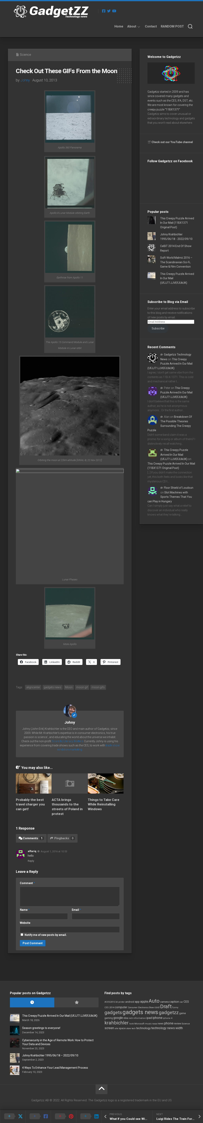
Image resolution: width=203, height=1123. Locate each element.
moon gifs (98, 687)
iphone (157, 1018)
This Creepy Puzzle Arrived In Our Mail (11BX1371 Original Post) (177, 223)
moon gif (82, 687)
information (139, 1018)
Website (25, 922)
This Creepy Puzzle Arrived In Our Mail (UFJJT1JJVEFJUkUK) (169, 364)
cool (157, 1007)
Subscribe (158, 328)
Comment (27, 883)
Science (25, 55)
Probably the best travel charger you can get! (30, 804)
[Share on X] (12, 1116)
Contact (151, 26)
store (128, 1028)
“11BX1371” (172, 109)
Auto (154, 1001)
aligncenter (33, 687)
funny (175, 1007)
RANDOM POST (172, 26)
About (131, 26)
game (182, 1013)
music (148, 1023)
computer (121, 1007)
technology (143, 1028)
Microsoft (139, 1023)
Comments (33, 838)
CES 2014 (109, 1007)
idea (126, 1018)
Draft (166, 1006)
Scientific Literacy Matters (67, 741)
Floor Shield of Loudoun (178, 487)
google (118, 1018)
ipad (149, 1018)
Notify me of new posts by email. (46, 934)
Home (118, 26)
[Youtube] (114, 11)
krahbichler (116, 1023)
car (181, 1001)
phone (168, 1023)
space (122, 1028)
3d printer (120, 1002)
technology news (163, 1028)
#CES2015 (109, 1002)
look (131, 1023)
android (129, 1001)
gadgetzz (169, 1012)
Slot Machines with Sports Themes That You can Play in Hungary (169, 497)
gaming (108, 1018)
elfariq (32, 851)
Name (25, 909)
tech (134, 1028)
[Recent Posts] (32, 1003)
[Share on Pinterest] (63, 1116)
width (179, 1028)
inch (131, 1018)
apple (144, 1001)
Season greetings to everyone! (41, 1028)
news (161, 1023)
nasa (154, 1023)
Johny (25, 80)
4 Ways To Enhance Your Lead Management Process (55, 1067)
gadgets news (52, 687)
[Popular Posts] (76, 1003)
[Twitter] (109, 11)
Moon (69, 687)
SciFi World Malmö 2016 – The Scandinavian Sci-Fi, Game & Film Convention (176, 262)
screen (109, 1028)
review (177, 1023)
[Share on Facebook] (38, 1116)
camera (164, 1001)
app (137, 1001)
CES (186, 1001)
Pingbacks (64, 838)
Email (76, 909)
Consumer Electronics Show (141, 1007)
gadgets (113, 1012)
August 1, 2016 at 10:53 (54, 851)
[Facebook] (103, 11)
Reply (31, 860)
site (116, 1028)
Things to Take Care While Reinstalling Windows (103, 804)
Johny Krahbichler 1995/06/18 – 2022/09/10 (50, 1055)
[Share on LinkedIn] (89, 1116)
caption (174, 1001)
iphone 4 (167, 1018)
